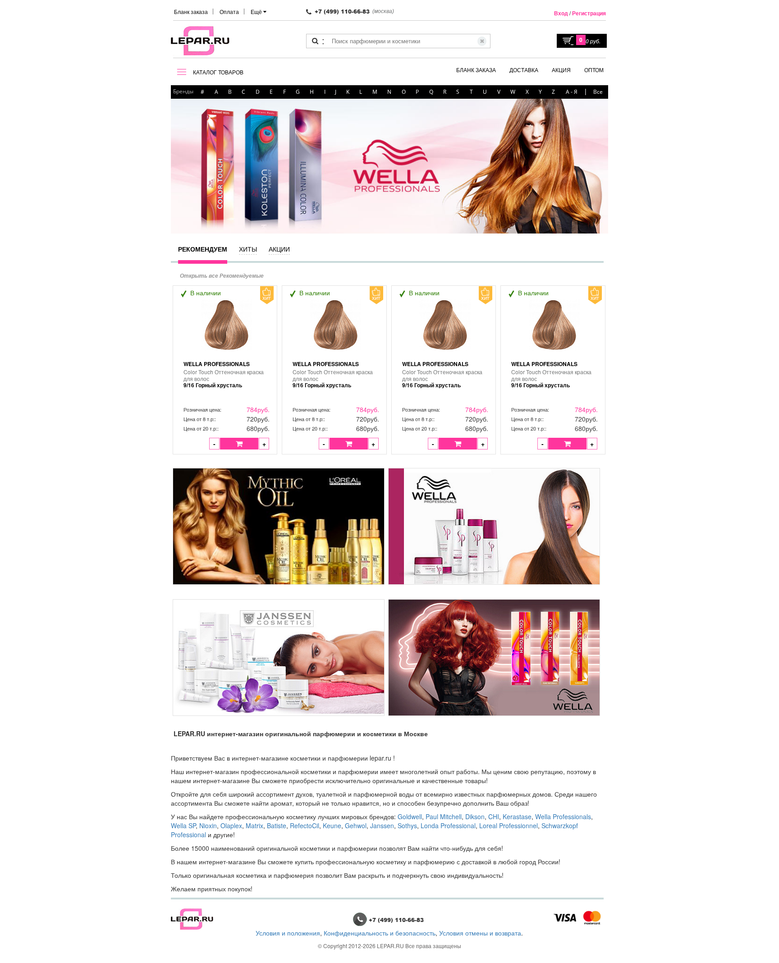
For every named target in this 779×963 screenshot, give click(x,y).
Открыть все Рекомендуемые (222, 276)
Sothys (407, 825)
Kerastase (517, 816)
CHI (493, 816)
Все (598, 92)
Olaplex (231, 825)
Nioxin (208, 825)
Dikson (475, 816)
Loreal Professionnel (508, 825)
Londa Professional (448, 825)
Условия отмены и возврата (480, 932)
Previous (180, 165)
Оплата (229, 11)
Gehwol (356, 825)
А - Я (571, 92)
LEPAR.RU (390, 945)
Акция (561, 69)
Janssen (382, 825)
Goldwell (410, 816)
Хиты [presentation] (248, 248)
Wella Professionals (216, 364)
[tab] (202, 253)
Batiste (276, 825)
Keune (332, 825)
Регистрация (589, 13)
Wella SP (183, 825)
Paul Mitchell (444, 816)
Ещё (257, 11)
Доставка (523, 69)
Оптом (594, 69)
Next (592, 165)
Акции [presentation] (279, 248)
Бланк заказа (191, 11)
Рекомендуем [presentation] (202, 248)
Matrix (254, 825)
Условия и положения (288, 932)
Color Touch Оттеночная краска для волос (223, 379)
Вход (561, 13)
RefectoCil (304, 825)
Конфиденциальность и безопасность (379, 932)
